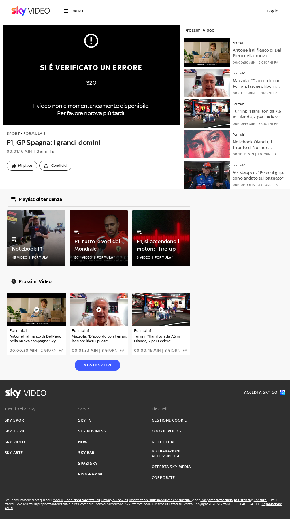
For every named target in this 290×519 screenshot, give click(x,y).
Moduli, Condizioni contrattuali (76, 500)
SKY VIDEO (15, 442)
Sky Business (92, 431)
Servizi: (85, 409)
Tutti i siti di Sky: (21, 409)
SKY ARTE (14, 452)
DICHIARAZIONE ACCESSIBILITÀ (167, 453)
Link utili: (161, 409)
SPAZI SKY (88, 463)
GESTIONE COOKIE (169, 420)
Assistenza (242, 500)
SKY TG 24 (14, 431)
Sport (13, 133)
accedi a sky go (261, 392)
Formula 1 (34, 133)
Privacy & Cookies (114, 500)
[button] (22, 166)
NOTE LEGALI (164, 442)
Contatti (260, 500)
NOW (83, 442)
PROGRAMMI (90, 474)
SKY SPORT (15, 420)
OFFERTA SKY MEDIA (171, 467)
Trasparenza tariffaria (216, 500)
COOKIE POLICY (167, 431)
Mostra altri (97, 365)
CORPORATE (163, 477)
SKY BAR (86, 452)
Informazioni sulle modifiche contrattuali (160, 500)
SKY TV (85, 420)
